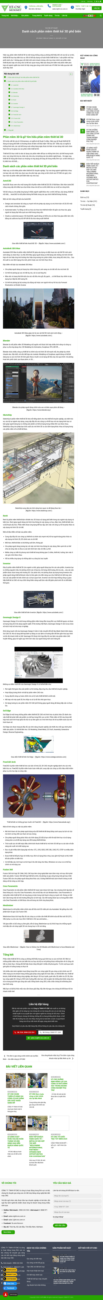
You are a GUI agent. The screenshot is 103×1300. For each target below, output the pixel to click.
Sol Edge (15, 111)
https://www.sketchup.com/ (42, 511)
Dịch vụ (83, 197)
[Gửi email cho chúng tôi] (96, 1)
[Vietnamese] (94, 15)
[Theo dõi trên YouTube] (100, 1)
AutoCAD (15, 85)
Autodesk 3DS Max (18, 89)
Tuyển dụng (48, 15)
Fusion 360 (17, 118)
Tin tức (57, 15)
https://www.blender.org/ (41, 410)
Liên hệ (64, 15)
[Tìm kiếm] (100, 16)
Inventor (15, 103)
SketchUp (16, 96)
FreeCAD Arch (17, 114)
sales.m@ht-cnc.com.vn (59, 9)
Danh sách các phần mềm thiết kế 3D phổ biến (22, 81)
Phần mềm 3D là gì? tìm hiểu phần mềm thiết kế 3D (23, 77)
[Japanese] (89, 15)
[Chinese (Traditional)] (84, 15)
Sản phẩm (25, 15)
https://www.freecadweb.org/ (59, 822)
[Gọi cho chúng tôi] (98, 1)
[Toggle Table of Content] (70, 74)
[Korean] (92, 15)
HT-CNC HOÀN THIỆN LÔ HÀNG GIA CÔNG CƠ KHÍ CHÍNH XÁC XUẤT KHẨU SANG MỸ (92, 111)
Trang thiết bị (37, 15)
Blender (15, 92)
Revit (14, 100)
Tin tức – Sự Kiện (86, 201)
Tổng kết (10, 130)
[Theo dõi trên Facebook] (94, 1)
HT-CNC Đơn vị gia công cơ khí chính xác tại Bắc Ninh (92, 121)
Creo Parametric (18, 122)
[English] (87, 15)
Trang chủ (5, 15)
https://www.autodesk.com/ (55, 243)
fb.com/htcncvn (17, 1223)
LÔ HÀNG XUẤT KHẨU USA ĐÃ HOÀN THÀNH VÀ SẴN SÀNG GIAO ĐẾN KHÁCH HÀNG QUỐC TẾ (93, 152)
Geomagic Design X (19, 107)
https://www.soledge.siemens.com (53, 757)
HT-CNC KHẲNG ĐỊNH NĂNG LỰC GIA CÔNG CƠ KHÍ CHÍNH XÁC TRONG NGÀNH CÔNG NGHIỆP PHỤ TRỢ (92, 135)
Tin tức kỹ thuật (51, 28)
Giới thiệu (90, 1)
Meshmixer (17, 126)
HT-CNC (64, 38)
